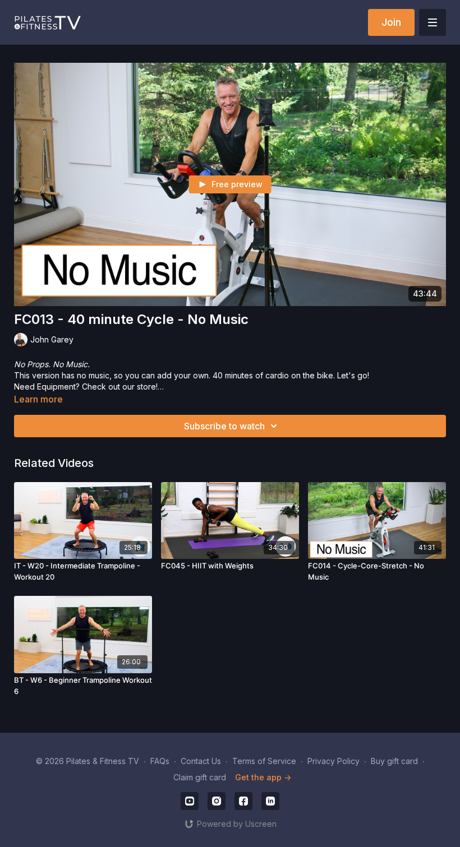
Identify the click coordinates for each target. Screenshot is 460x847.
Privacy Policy (333, 761)
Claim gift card (199, 777)
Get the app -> (263, 777)
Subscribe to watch (224, 426)
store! (147, 386)
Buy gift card (394, 761)
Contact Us (201, 761)
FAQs (159, 761)
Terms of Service (264, 761)
